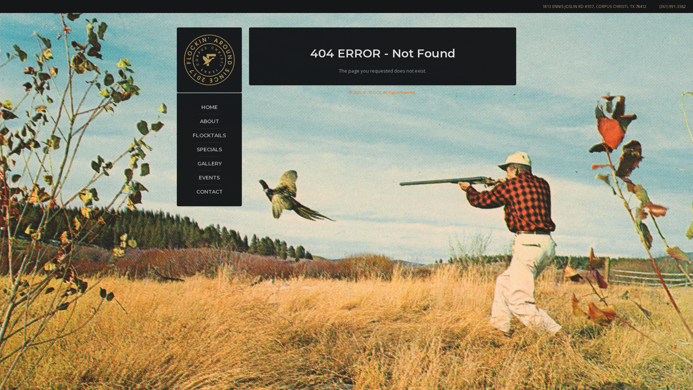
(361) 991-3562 (672, 6)
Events (209, 177)
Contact (209, 191)
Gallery (209, 163)
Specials (209, 149)
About (209, 121)
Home (209, 107)
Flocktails (209, 135)
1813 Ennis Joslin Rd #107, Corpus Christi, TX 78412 (594, 6)
